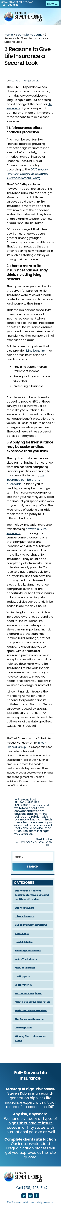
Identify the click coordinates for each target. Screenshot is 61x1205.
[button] (52, 3)
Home (8, 35)
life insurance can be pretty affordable (25, 479)
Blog (18, 35)
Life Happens (33, 35)
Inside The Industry (26, 959)
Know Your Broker (25, 967)
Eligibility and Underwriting (31, 925)
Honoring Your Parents (28, 950)
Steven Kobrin (19, 1093)
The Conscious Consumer (29, 1019)
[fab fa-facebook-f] (36, 1195)
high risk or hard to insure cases (29, 1125)
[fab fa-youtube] (30, 1195)
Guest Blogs (22, 933)
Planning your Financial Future (32, 1002)
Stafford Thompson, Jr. (24, 80)
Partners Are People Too (28, 993)
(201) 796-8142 (9, 5)
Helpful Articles (23, 942)
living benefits (35, 351)
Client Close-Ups (24, 916)
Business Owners (24, 907)
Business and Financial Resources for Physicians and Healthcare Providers (32, 895)
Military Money (23, 984)
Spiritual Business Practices (31, 1010)
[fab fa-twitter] (24, 1195)
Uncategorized (23, 1027)
